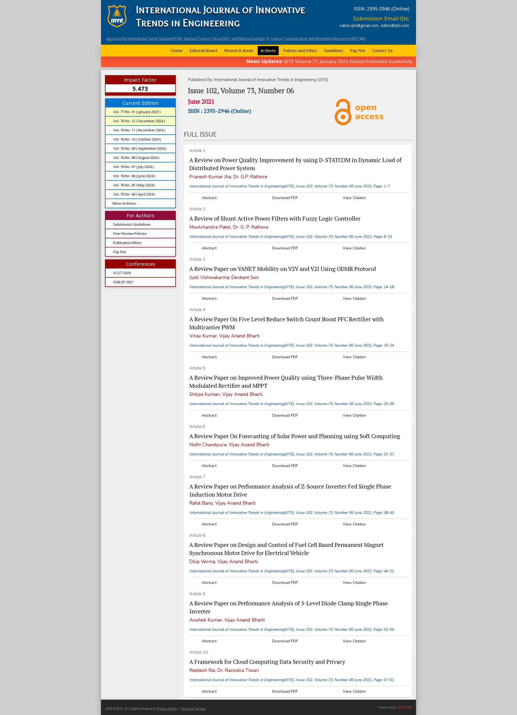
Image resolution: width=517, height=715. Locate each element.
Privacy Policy (166, 708)
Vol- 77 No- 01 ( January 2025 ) (136, 111)
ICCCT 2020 (122, 272)
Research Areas (238, 50)
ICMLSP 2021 (123, 282)
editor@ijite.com (395, 25)
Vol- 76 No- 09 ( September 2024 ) (139, 148)
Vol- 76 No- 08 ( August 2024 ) (136, 157)
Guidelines (333, 50)
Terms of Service (193, 708)
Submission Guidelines (132, 224)
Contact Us (382, 50)
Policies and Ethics (300, 50)
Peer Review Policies (130, 233)
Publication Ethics (127, 242)
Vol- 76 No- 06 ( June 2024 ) (134, 175)
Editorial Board (203, 50)
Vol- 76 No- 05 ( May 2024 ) (134, 185)
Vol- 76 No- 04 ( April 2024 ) (134, 194)
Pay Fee (357, 50)
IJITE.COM (405, 707)
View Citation (354, 197)
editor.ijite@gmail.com (359, 25)
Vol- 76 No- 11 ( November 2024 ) (139, 130)
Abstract (208, 197)
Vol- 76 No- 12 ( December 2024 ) (139, 120)
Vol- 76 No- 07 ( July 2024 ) (133, 166)
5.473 (140, 88)
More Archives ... (126, 203)
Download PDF (284, 197)
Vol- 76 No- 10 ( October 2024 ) (137, 139)
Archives (268, 50)
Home (177, 50)
